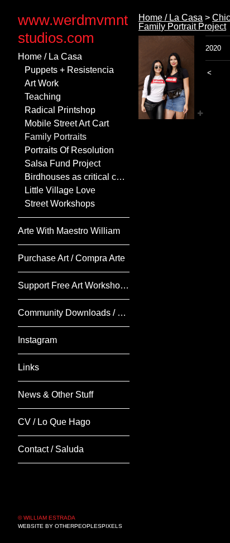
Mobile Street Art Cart (71, 123)
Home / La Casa (53, 56)
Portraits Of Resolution (75, 150)
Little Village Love (63, 190)
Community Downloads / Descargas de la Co (74, 313)
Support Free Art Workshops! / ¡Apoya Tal (74, 285)
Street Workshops (63, 204)
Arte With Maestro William (74, 231)
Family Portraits (60, 137)
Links (29, 367)
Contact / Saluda (55, 449)
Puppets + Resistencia (74, 70)
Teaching (45, 97)
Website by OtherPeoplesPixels (70, 526)
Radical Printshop (64, 110)
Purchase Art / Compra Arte (74, 258)
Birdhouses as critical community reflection (77, 177)
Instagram (41, 340)
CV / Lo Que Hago (56, 422)
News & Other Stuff (59, 395)
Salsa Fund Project (66, 163)
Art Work (43, 83)
